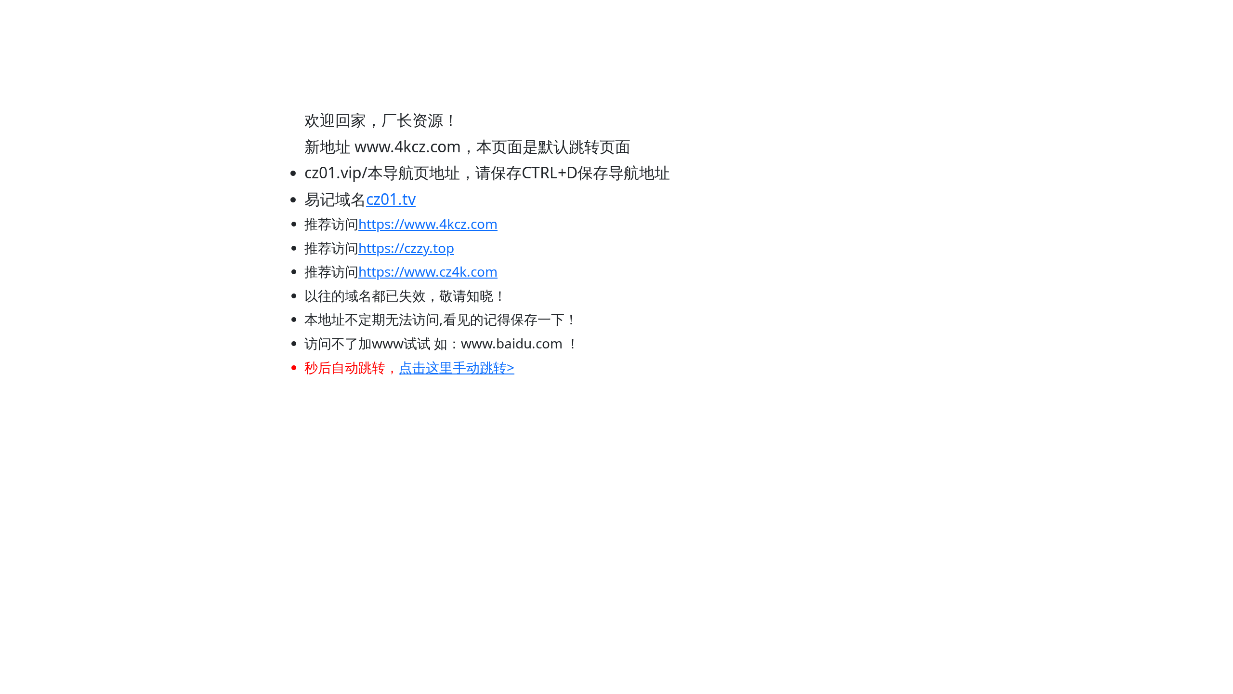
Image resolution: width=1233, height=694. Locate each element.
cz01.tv (391, 198)
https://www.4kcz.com (428, 223)
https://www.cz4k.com (428, 271)
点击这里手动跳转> (456, 367)
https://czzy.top (406, 248)
